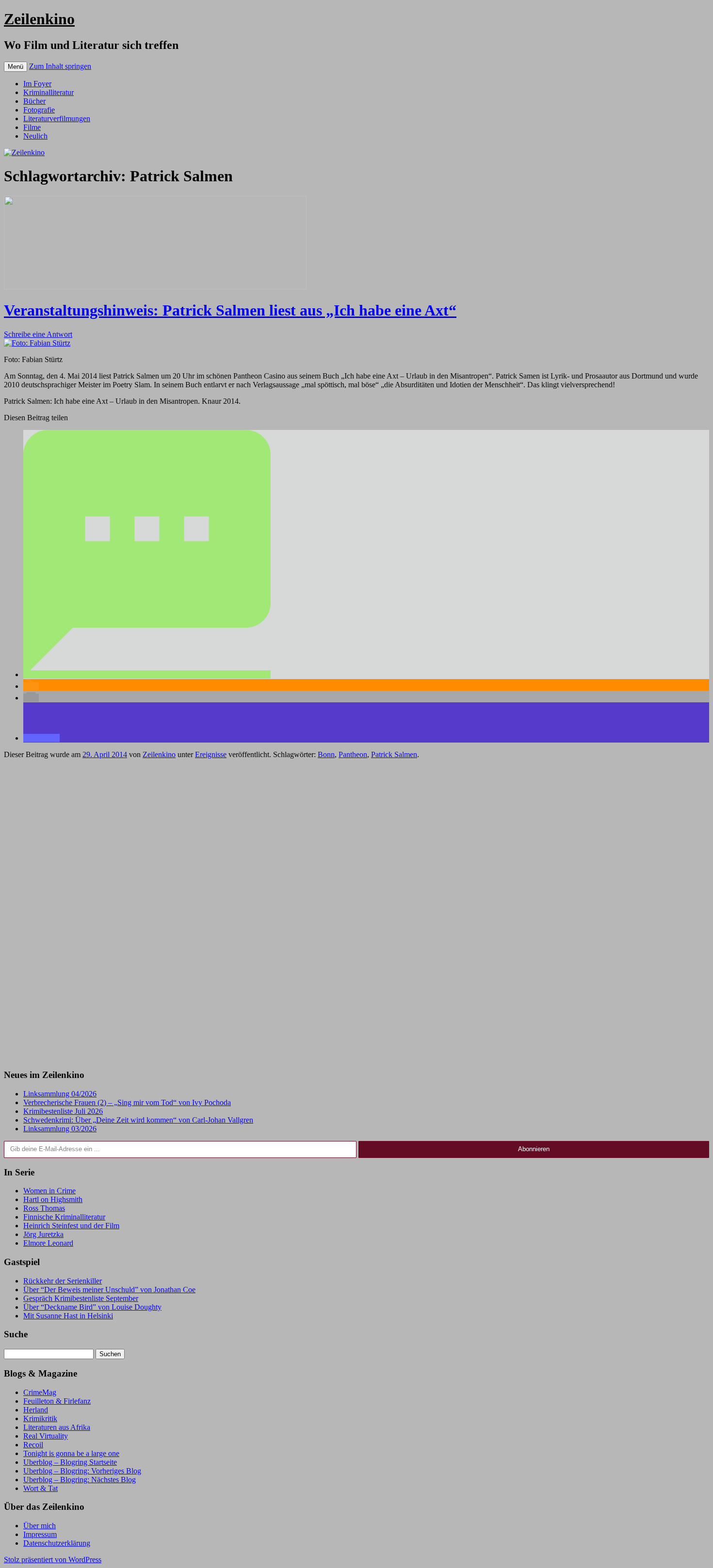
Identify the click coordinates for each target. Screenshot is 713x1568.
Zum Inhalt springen (60, 66)
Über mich (39, 1525)
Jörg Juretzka (43, 1234)
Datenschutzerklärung (56, 1543)
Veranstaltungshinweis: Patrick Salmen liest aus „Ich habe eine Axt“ (230, 310)
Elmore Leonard (48, 1243)
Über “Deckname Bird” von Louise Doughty (92, 1307)
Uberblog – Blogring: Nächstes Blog (79, 1479)
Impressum (40, 1534)
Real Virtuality (45, 1436)
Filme (32, 127)
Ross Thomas (44, 1208)
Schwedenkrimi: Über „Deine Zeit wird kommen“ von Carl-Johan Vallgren (138, 1120)
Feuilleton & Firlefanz (57, 1401)
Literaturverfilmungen (56, 118)
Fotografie (39, 110)
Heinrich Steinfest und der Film (71, 1225)
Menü (15, 66)
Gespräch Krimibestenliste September (80, 1298)
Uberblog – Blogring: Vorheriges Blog (82, 1471)
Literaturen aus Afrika (56, 1427)
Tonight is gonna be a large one (71, 1453)
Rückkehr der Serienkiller (62, 1281)
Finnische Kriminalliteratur (64, 1217)
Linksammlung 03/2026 (60, 1129)
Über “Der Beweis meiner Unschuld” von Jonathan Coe (109, 1289)
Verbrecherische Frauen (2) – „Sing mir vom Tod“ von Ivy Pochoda (127, 1102)
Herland (35, 1410)
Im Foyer (37, 83)
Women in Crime (49, 1191)
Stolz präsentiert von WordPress (52, 1559)
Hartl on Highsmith (52, 1199)
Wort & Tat (40, 1488)
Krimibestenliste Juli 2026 (63, 1111)
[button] (147, 674)
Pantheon (353, 754)
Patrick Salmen (394, 754)
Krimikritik (40, 1418)
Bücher (34, 101)
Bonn (326, 754)
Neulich (35, 136)
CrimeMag (39, 1392)
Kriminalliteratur (48, 92)
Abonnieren (534, 1149)
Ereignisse (211, 754)
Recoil (33, 1445)
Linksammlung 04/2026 (60, 1094)
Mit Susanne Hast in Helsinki (68, 1316)
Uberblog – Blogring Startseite (70, 1462)
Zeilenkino (39, 19)
